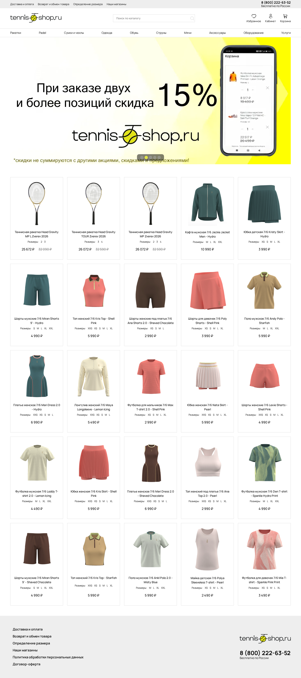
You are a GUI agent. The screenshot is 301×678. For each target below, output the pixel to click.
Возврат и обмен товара (53, 4)
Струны (161, 33)
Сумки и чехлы (74, 33)
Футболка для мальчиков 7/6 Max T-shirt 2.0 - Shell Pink (150, 407)
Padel (42, 33)
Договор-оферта (26, 664)
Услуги (286, 33)
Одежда (107, 33)
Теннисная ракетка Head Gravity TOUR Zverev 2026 (93, 234)
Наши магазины (116, 4)
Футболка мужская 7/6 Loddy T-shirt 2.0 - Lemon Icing (36, 493)
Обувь (134, 33)
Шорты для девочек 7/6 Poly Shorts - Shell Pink (207, 321)
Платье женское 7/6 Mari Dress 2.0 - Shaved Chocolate (150, 493)
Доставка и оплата (22, 4)
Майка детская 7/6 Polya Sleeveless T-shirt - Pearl (207, 580)
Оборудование (254, 33)
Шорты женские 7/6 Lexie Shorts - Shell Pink (264, 407)
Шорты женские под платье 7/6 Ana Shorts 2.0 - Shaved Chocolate (151, 321)
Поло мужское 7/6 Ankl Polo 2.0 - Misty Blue (151, 580)
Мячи (187, 33)
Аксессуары (217, 33)
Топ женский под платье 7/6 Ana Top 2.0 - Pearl (207, 493)
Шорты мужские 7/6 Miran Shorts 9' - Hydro (36, 321)
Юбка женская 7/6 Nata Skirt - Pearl (207, 407)
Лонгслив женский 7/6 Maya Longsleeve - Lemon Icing (93, 407)
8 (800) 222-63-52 (276, 2)
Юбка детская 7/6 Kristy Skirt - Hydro (264, 234)
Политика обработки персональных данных (48, 657)
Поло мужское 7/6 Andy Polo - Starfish (264, 321)
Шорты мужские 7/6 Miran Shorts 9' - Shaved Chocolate (36, 580)
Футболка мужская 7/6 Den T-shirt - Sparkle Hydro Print (264, 493)
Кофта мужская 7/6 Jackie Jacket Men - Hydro (207, 234)
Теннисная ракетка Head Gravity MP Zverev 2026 (150, 234)
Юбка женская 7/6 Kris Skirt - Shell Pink (94, 493)
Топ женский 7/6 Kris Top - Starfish (94, 578)
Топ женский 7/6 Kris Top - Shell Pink (93, 321)
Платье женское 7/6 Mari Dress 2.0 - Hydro (36, 407)
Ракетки (15, 33)
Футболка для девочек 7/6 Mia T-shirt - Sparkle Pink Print (264, 580)
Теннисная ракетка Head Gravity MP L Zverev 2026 (37, 234)
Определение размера (88, 4)
